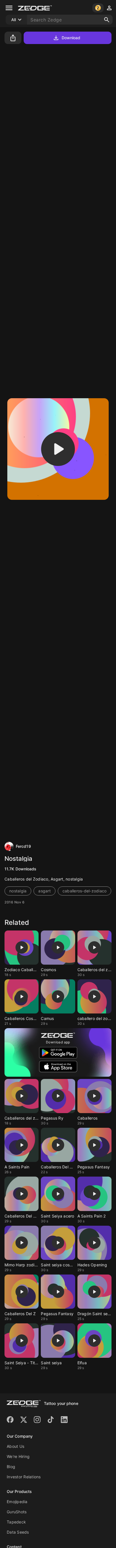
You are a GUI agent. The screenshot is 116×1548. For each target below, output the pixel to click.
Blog (11, 1466)
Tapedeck (16, 1521)
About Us (15, 1446)
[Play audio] (58, 449)
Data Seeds (18, 1532)
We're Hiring (18, 1456)
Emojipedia (17, 1501)
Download (71, 37)
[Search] (106, 19)
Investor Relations (24, 1476)
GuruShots (16, 1511)
